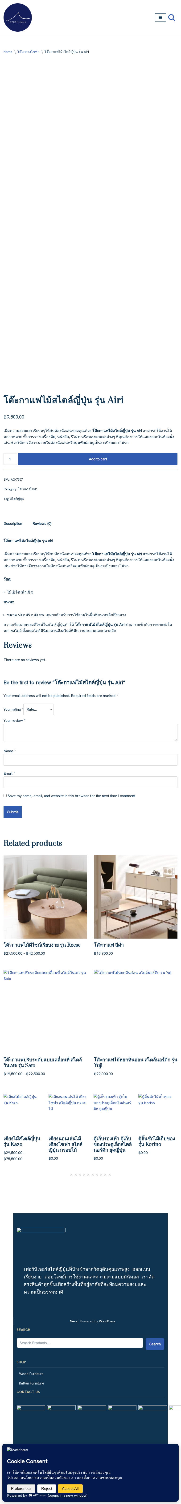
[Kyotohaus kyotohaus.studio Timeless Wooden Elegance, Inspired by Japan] (18, 17)
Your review (14, 720)
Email (9, 773)
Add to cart (98, 459)
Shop (21, 1362)
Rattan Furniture (31, 1383)
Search (23, 1330)
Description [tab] (13, 523)
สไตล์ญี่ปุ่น (17, 499)
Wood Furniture (31, 1374)
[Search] (171, 17)
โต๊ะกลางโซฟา (28, 52)
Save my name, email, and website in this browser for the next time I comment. (72, 795)
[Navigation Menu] (160, 17)
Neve (74, 1321)
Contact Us (28, 1392)
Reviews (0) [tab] (42, 523)
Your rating (13, 709)
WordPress (107, 1321)
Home (8, 52)
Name (10, 750)
